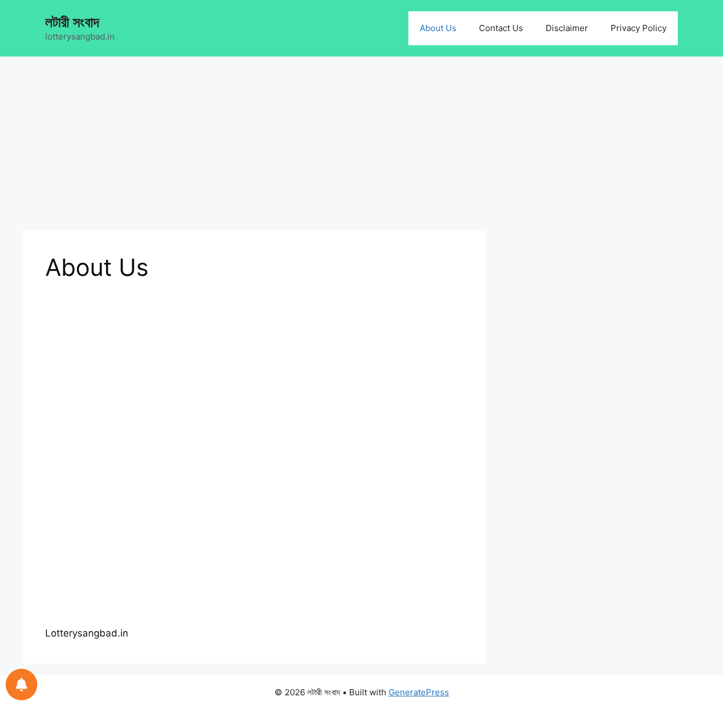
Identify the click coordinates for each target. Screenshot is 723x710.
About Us (438, 28)
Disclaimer (567, 28)
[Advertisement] (254, 147)
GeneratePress (419, 692)
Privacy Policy (639, 28)
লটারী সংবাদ (72, 22)
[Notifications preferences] (21, 684)
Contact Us (501, 28)
